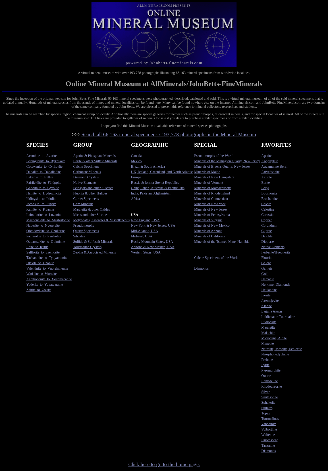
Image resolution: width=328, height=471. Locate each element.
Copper (266, 220)
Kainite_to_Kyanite (40, 209)
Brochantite (269, 199)
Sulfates (266, 408)
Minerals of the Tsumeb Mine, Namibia (221, 241)
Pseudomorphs (83, 225)
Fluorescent (269, 440)
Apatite (266, 156)
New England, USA (145, 220)
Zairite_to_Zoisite (38, 290)
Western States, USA (146, 252)
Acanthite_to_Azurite (41, 156)
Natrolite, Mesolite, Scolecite (281, 349)
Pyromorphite (270, 370)
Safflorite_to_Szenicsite (43, 252)
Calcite (266, 204)
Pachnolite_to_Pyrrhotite (43, 236)
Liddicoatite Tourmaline (278, 317)
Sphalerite (268, 402)
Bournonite (269, 193)
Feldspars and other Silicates (93, 188)
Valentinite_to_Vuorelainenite (47, 268)
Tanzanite (268, 445)
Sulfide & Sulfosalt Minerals (93, 241)
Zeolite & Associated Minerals (94, 252)
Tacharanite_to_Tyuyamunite (46, 258)
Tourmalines (270, 418)
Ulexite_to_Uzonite (40, 263)
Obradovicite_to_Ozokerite (45, 231)
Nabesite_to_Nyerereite (43, 225)
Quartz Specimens (86, 231)
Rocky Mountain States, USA (152, 241)
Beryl (265, 188)
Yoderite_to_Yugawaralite (44, 284)
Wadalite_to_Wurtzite (41, 274)
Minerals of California (209, 236)
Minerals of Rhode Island (212, 193)
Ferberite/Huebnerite (275, 252)
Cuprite (266, 231)
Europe (136, 177)
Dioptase (267, 241)
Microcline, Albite (274, 338)
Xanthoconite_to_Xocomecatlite (49, 279)
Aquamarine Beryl (274, 166)
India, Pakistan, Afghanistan (150, 193)
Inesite (265, 295)
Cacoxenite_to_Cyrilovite (44, 166)
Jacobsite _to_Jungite (41, 204)
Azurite (266, 177)
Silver (265, 392)
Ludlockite (268, 322)
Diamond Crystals (86, 177)
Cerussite (267, 215)
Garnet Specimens (86, 199)
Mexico (136, 161)
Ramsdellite (269, 381)
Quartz (266, 376)
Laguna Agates (271, 311)
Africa (135, 199)
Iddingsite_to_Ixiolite (41, 199)
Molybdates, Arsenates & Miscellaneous (101, 220)
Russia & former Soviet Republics (155, 182)
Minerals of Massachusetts (212, 188)
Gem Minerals (83, 204)
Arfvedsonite (270, 172)
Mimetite (267, 343)
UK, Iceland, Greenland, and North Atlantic (162, 172)
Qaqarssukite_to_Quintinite (45, 241)
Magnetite (268, 327)
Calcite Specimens (86, 166)
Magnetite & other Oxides (91, 209)
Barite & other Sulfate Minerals (95, 161)
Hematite (267, 279)
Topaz (265, 413)
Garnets (266, 268)
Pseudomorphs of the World (213, 156)
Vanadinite (268, 424)
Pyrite (265, 365)
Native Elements (84, 182)
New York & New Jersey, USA (153, 225)
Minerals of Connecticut (211, 199)
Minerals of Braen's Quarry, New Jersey (222, 166)
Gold (264, 274)
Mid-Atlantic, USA (144, 231)
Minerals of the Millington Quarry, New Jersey (227, 161)
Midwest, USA (141, 236)
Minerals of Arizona (208, 231)
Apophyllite (269, 161)
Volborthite (269, 429)
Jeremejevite (270, 300)
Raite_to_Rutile (37, 247)
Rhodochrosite (271, 386)
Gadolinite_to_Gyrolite (42, 188)
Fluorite (266, 258)
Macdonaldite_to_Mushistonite (48, 220)
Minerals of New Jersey (211, 209)
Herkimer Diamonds (275, 284)
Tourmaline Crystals (87, 247)
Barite (265, 182)
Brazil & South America (148, 166)
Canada (136, 156)
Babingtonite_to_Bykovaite (45, 161)
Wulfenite (268, 435)
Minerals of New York (210, 204)
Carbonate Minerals (87, 172)
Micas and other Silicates (90, 215)
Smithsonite (269, 397)
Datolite (266, 236)
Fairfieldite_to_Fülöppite (43, 182)
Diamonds (201, 268)
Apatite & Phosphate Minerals (94, 156)
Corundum (268, 225)
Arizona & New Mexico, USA (152, 247)
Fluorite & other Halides (90, 193)
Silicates (79, 236)
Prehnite (267, 359)
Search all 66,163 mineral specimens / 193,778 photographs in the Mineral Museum (168, 134)
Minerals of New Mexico (212, 225)
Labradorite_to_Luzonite (43, 215)
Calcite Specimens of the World (216, 258)
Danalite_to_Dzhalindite (43, 172)
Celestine (267, 209)
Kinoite (266, 306)
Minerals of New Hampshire (214, 177)
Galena (266, 263)
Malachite (268, 333)
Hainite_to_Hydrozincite (43, 193)
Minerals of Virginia (208, 220)
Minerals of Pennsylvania (212, 215)
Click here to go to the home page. (164, 464)
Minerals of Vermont (208, 182)
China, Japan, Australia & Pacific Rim (158, 188)
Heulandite (269, 290)
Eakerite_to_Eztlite (39, 177)
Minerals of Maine (207, 172)
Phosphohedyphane (275, 354)
